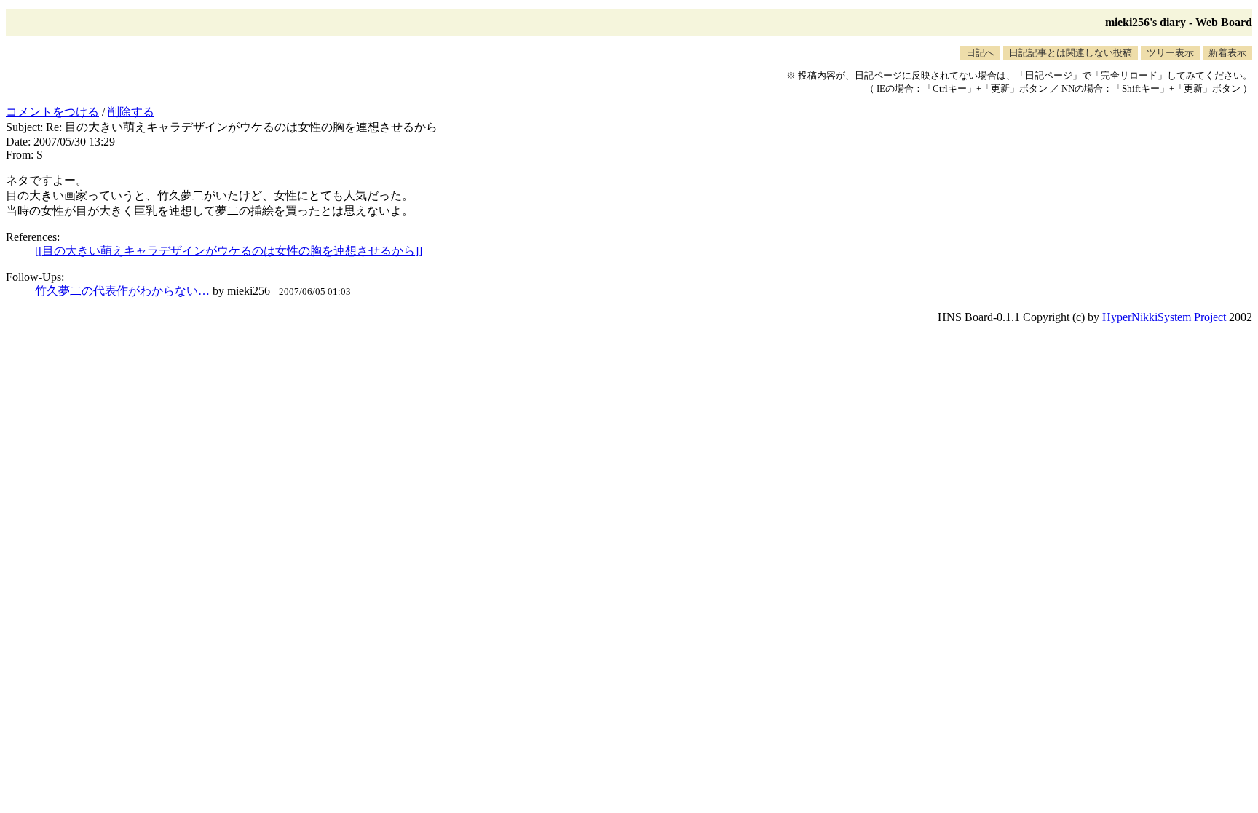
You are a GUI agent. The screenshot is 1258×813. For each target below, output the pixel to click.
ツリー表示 (1170, 52)
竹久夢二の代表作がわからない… (122, 291)
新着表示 (1227, 52)
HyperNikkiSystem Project (1164, 317)
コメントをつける (52, 112)
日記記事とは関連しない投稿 (1070, 52)
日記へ (980, 52)
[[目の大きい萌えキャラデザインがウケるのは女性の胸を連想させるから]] (228, 251)
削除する (131, 112)
